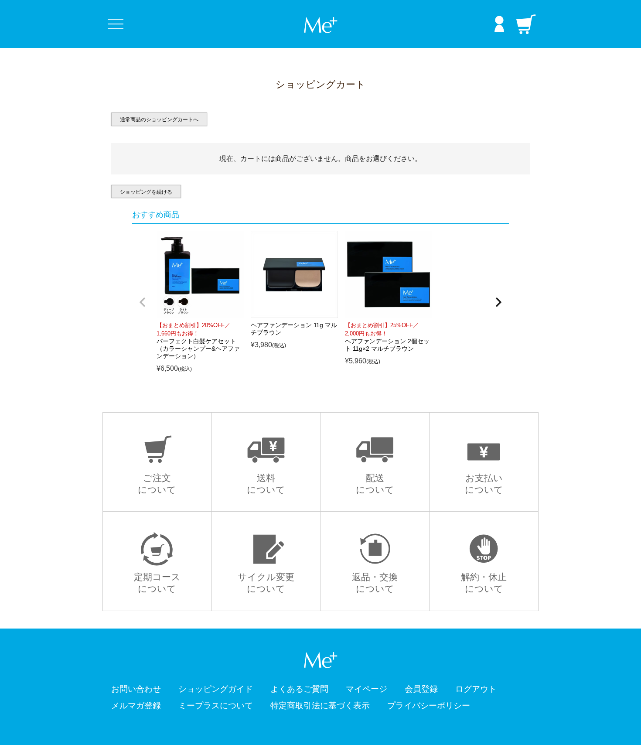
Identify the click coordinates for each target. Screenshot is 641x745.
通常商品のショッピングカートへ (159, 119)
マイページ (366, 689)
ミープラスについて (215, 705)
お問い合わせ (136, 689)
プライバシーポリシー (428, 705)
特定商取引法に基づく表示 (320, 705)
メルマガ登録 (136, 705)
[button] (142, 302)
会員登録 (421, 689)
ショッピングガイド (215, 689)
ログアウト (476, 689)
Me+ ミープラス (320, 25)
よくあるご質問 (299, 689)
